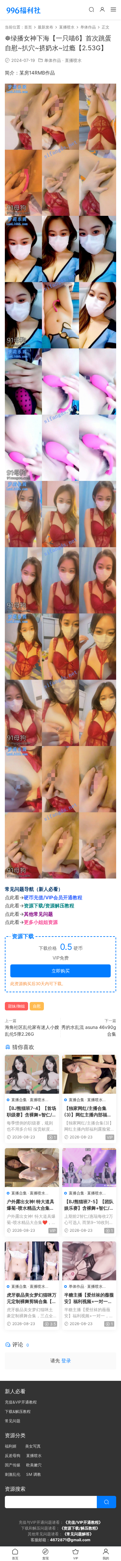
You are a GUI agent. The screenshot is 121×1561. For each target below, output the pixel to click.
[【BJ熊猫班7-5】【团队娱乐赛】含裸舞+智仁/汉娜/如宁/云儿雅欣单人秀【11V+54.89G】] (89, 1167)
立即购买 (61, 970)
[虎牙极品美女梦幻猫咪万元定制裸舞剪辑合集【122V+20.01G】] (32, 1260)
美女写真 (33, 1446)
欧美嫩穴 (34, 1464)
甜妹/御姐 (16, 1006)
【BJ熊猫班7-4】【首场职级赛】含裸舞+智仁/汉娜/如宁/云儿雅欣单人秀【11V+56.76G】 (31, 1111)
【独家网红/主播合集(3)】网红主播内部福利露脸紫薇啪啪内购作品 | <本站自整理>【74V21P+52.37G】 (89, 1111)
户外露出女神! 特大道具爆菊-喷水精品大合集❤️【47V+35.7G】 (31, 1205)
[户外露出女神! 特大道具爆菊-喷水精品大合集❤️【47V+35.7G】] (32, 1167)
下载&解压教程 (18, 1411)
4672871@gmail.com (70, 1539)
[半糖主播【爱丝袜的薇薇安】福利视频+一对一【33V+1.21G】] (89, 1260)
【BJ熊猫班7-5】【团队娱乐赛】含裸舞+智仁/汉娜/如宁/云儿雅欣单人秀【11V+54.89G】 (89, 1205)
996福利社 (23, 9)
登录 (66, 1360)
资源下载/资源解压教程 (49, 906)
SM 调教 (33, 1474)
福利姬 (12, 1446)
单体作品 (52, 60)
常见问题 (12, 1420)
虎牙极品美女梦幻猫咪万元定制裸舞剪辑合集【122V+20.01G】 (31, 1298)
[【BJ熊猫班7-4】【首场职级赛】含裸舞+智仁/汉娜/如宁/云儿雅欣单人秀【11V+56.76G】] (32, 1074)
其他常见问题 (38, 914)
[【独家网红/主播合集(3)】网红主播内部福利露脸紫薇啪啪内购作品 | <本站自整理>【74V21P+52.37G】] (89, 1074)
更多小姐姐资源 (41, 922)
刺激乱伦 (12, 1474)
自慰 (37, 1006)
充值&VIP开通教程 (21, 1402)
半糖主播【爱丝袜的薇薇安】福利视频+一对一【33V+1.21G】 (89, 1298)
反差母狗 (12, 1455)
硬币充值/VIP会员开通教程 (53, 897)
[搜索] (91, 9)
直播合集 (19, 1099)
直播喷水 (73, 60)
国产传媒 (12, 1464)
